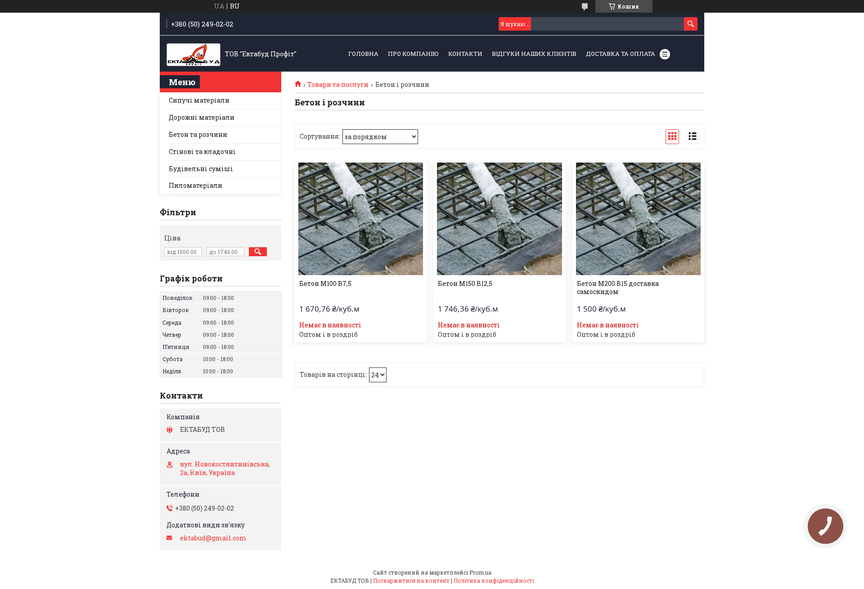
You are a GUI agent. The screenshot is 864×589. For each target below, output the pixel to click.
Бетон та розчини (198, 134)
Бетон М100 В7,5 (325, 284)
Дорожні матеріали (201, 117)
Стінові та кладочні (202, 151)
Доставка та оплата (620, 54)
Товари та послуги (338, 85)
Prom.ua (480, 572)
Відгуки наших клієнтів (534, 54)
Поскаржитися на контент (411, 580)
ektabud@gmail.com (213, 538)
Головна (363, 54)
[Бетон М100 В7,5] (361, 219)
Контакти (465, 54)
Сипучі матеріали (199, 100)
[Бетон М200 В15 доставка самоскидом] (638, 219)
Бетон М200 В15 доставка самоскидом (618, 288)
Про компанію (413, 54)
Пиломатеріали (195, 185)
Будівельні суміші (201, 168)
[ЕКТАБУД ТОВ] (193, 54)
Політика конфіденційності (494, 580)
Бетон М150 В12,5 (465, 284)
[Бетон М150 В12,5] (499, 219)
